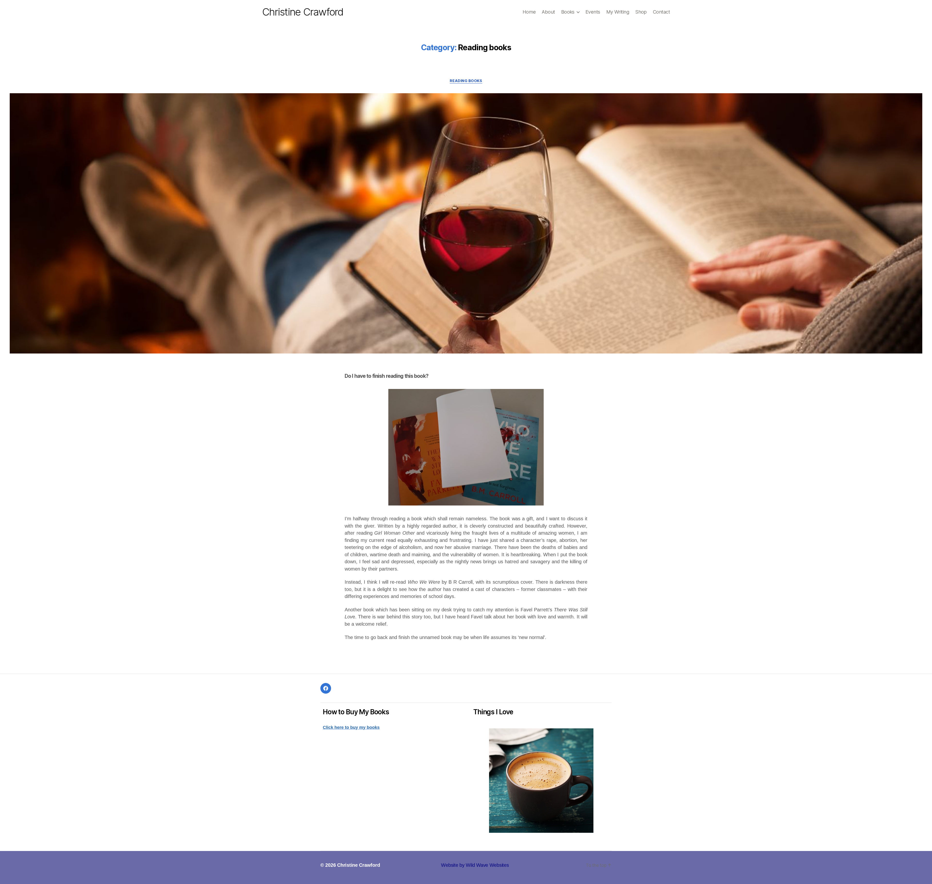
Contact (661, 12)
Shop (641, 12)
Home (529, 12)
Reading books (466, 81)
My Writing (617, 12)
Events (592, 12)
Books (567, 12)
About (548, 12)
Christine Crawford (302, 12)
